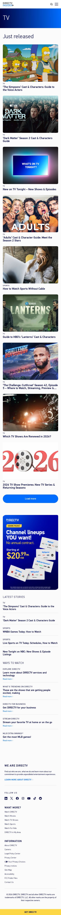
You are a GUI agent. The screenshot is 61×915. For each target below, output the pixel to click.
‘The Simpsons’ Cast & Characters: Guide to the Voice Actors (28, 88)
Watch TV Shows (11, 820)
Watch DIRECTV (11, 812)
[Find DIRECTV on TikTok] (34, 798)
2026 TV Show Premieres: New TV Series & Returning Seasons (29, 486)
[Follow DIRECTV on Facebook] (17, 798)
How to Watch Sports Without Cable (24, 288)
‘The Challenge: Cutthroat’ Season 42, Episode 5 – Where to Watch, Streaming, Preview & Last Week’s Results (30, 387)
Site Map (8, 870)
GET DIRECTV (30, 912)
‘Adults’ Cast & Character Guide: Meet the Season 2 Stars (27, 239)
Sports (6, 286)
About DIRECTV (11, 845)
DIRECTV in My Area (13, 832)
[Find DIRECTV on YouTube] (28, 798)
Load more (30, 498)
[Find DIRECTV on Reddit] (40, 798)
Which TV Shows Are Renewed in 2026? (27, 436)
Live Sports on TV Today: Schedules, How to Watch (30, 643)
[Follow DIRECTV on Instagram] (23, 798)
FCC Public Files (11, 878)
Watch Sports (10, 824)
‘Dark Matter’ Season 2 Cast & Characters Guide (27, 140)
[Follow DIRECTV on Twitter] (11, 798)
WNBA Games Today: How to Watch (22, 631)
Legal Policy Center (12, 854)
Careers (8, 850)
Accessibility (9, 874)
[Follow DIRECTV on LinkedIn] (6, 798)
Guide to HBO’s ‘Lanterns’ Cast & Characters (29, 336)
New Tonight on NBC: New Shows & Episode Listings (27, 653)
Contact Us (9, 882)
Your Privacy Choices (16, 862)
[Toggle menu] (56, 4)
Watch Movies (10, 816)
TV (4, 84)
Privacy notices (11, 866)
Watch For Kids (11, 828)
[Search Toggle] (51, 4)
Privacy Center (10, 858)
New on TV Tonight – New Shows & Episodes (29, 189)
